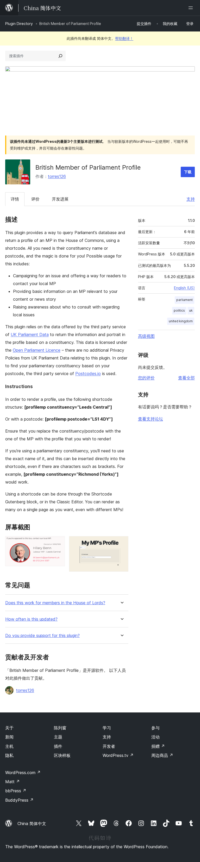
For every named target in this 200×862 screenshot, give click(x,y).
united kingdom (181, 321)
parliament (184, 300)
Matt (12, 781)
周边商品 (162, 755)
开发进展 (60, 199)
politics (179, 310)
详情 (15, 199)
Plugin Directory (19, 23)
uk (191, 310)
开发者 (109, 746)
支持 (190, 199)
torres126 (57, 176)
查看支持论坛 (150, 418)
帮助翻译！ (124, 38)
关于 (9, 727)
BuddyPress (19, 800)
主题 (58, 736)
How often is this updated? (31, 619)
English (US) (184, 288)
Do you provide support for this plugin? (42, 635)
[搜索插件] (60, 56)
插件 (58, 746)
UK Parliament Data (30, 334)
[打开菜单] (191, 8)
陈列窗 (60, 727)
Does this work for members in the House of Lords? (55, 602)
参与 (155, 727)
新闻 (9, 736)
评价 (35, 199)
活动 (155, 736)
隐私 (9, 755)
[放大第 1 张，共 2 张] (57, 543)
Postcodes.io (88, 373)
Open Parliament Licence (36, 350)
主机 (9, 746)
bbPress (15, 790)
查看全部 (186, 377)
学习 (107, 727)
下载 (187, 172)
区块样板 (62, 755)
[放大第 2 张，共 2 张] (121, 543)
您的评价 (146, 377)
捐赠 (158, 746)
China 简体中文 (31, 823)
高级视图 (146, 336)
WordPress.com (23, 772)
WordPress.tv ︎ (118, 755)
